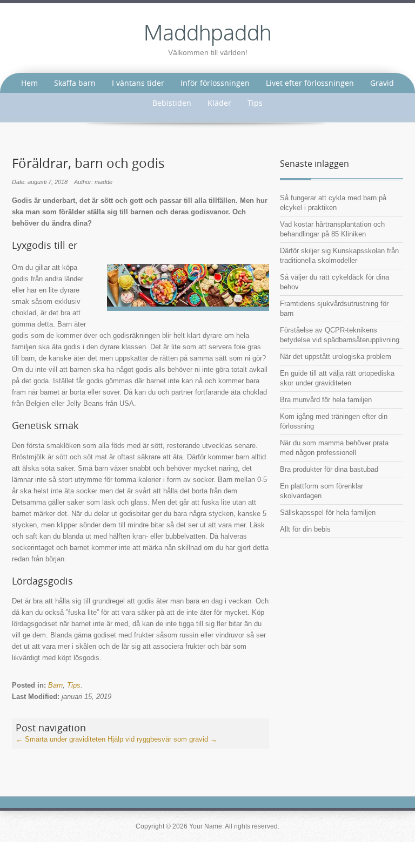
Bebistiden (171, 103)
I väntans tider (138, 83)
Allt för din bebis (305, 529)
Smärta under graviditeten (60, 739)
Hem (29, 83)
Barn (55, 685)
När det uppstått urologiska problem (335, 356)
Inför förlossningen (215, 83)
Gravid (382, 83)
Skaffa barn (75, 83)
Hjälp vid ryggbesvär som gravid (162, 739)
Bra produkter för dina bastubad (329, 469)
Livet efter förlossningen (310, 83)
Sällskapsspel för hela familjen (328, 512)
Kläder (219, 103)
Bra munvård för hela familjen (326, 400)
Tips (255, 103)
